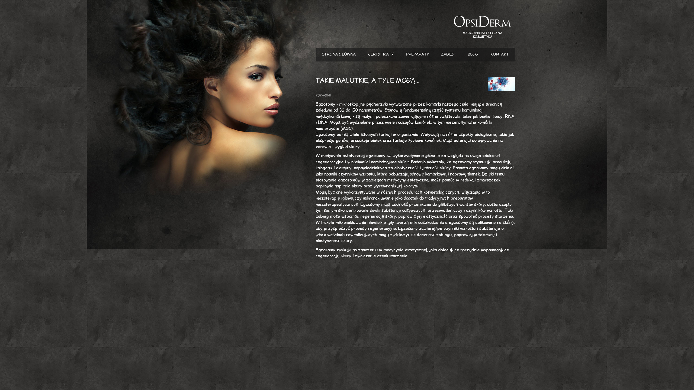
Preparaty (417, 54)
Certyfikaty (381, 54)
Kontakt (500, 54)
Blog (473, 54)
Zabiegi (448, 54)
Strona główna (339, 54)
